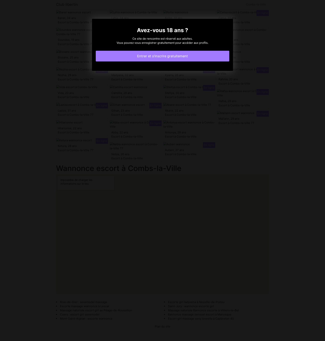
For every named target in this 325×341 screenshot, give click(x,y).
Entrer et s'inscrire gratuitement (162, 56)
